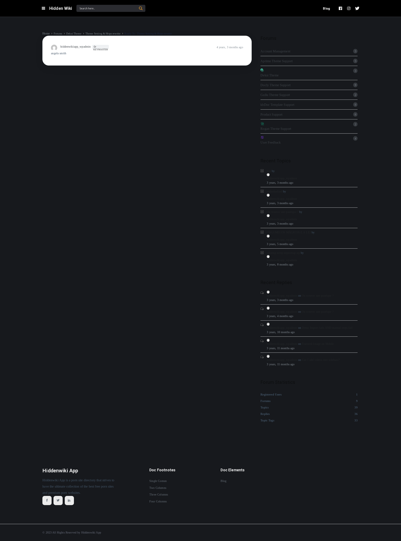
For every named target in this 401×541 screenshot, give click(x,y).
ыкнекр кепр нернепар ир (283, 252)
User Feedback (270, 142)
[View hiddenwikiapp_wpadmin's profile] (55, 47)
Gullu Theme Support (275, 95)
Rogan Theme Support (275, 128)
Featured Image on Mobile (318, 343)
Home (46, 33)
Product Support (271, 114)
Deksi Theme (73, 33)
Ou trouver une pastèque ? (282, 212)
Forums (58, 33)
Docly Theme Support (275, 85)
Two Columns (157, 487)
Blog (326, 8)
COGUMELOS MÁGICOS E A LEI (289, 232)
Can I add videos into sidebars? (321, 360)
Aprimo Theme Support (276, 61)
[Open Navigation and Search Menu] (43, 8)
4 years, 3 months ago (230, 47)
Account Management (275, 51)
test (269, 171)
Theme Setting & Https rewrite (103, 33)
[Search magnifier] (140, 8)
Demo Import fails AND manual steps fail (327, 327)
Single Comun (158, 481)
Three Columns (158, 494)
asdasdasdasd (274, 191)
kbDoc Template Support (277, 104)
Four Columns (158, 501)
